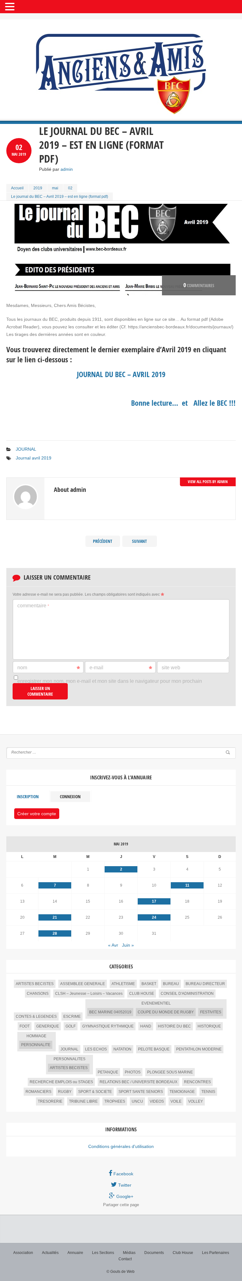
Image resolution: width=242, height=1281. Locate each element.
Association (23, 1252)
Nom (22, 667)
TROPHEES (114, 1101)
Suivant (139, 541)
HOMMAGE (36, 1036)
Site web (171, 667)
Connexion (70, 796)
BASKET (148, 984)
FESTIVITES (210, 1012)
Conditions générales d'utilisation (121, 1146)
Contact (125, 1259)
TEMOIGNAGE (182, 1091)
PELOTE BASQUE (154, 1049)
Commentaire (33, 605)
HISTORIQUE (209, 1026)
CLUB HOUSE (141, 993)
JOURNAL (26, 449)
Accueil (17, 188)
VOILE (176, 1101)
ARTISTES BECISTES (35, 984)
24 (154, 917)
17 (154, 901)
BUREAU (171, 984)
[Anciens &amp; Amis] (121, 74)
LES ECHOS (96, 1049)
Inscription (28, 796)
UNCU (137, 1101)
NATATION (122, 1049)
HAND (145, 1026)
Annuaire (75, 1252)
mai (55, 188)
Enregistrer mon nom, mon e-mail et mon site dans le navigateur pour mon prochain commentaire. (109, 684)
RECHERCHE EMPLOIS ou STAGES (61, 1082)
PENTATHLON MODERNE (199, 1049)
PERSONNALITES (69, 1059)
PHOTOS (133, 1072)
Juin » (128, 945)
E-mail (96, 667)
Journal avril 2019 (33, 457)
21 (55, 917)
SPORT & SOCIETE (95, 1091)
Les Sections (103, 1252)
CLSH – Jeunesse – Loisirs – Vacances (89, 993)
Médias (129, 1252)
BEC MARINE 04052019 (110, 1012)
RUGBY (65, 1091)
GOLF (71, 1026)
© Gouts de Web (121, 1271)
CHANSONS (38, 993)
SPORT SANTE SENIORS (140, 1091)
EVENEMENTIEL (156, 1003)
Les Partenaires (215, 1252)
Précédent (102, 541)
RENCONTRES (197, 1082)
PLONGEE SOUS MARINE (170, 1072)
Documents (154, 1252)
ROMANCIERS (38, 1091)
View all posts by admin (208, 481)
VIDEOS (157, 1101)
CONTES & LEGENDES (36, 1016)
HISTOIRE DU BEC (174, 1026)
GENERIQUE (47, 1026)
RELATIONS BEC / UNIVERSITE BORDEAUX (138, 1082)
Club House (183, 1252)
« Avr (113, 945)
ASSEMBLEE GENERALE (82, 984)
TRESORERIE (50, 1101)
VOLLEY (195, 1101)
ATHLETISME (123, 984)
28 (55, 933)
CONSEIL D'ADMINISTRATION (187, 993)
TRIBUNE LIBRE (83, 1101)
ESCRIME (72, 1016)
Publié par (56, 169)
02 (70, 188)
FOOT (25, 1026)
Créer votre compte (36, 813)
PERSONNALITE (35, 1045)
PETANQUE (108, 1072)
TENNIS (208, 1091)
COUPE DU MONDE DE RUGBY (166, 1012)
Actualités (50, 1252)
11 (187, 885)
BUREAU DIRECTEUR (205, 984)
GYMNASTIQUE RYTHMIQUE (108, 1026)
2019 (37, 188)
